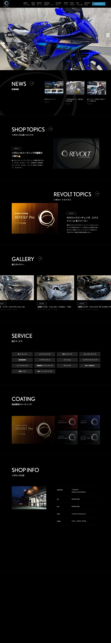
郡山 (87, 591)
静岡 (79, 605)
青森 (87, 588)
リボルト (51, 599)
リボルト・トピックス (53, 624)
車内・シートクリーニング (45, 371)
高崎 (79, 593)
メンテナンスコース (44, 360)
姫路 (87, 610)
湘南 (79, 603)
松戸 (79, 598)
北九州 (94, 615)
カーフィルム (67, 360)
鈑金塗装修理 (22, 360)
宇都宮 (87, 593)
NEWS (65, 608)
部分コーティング (67, 354)
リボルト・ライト (53, 602)
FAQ (65, 600)
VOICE (66, 593)
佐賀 (87, 615)
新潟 (94, 591)
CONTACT (67, 616)
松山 (79, 615)
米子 (94, 610)
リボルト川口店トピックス (54, 621)
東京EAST (95, 598)
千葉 (94, 596)
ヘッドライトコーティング (90, 360)
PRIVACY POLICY (66, 624)
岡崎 (94, 605)
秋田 (94, 588)
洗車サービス (22, 371)
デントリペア (67, 365)
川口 (87, 596)
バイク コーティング (44, 354)
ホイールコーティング (90, 354)
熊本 (79, 617)
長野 (87, 603)
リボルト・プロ (52, 596)
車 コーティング (22, 354)
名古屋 (79, 608)
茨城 (94, 593)
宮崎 (87, 617)
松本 (94, 603)
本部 (79, 588)
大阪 (94, 608)
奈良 (87, 608)
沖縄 (94, 617)
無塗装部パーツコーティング (45, 365)
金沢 (87, 605)
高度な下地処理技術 (53, 589)
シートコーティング (22, 365)
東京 (87, 598)
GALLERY (67, 585)
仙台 (79, 591)
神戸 (79, 610)
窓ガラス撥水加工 (90, 365)
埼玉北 (79, 596)
